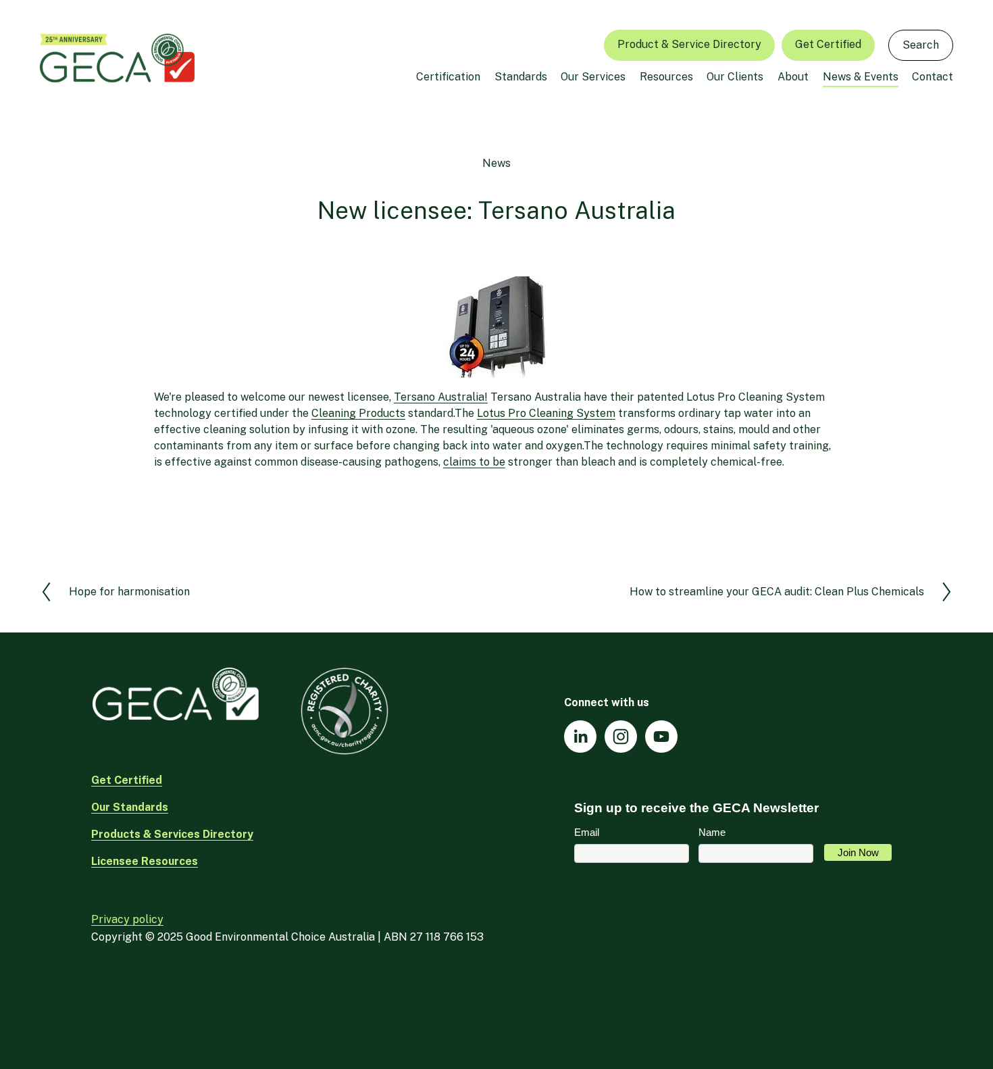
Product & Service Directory (689, 44)
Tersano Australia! (441, 397)
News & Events (860, 76)
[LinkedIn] (580, 736)
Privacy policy (127, 919)
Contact (932, 76)
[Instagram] (621, 736)
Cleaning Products (358, 413)
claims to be (474, 461)
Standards (520, 76)
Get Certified (828, 44)
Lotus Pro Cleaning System (546, 413)
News (496, 163)
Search (920, 45)
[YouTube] (661, 736)
